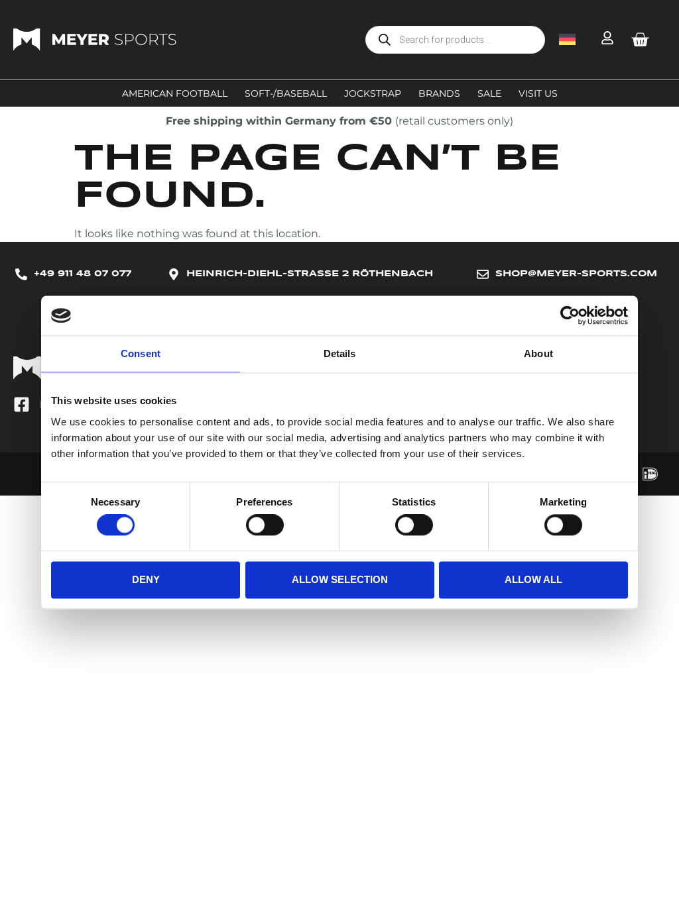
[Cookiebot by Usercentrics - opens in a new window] (570, 315)
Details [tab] (340, 353)
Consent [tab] (140, 353)
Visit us (538, 93)
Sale (489, 93)
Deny (146, 579)
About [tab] (538, 353)
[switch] (265, 525)
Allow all (533, 579)
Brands (439, 93)
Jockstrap (372, 93)
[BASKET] (640, 40)
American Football (174, 93)
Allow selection (340, 579)
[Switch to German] (567, 39)
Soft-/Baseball (286, 93)
